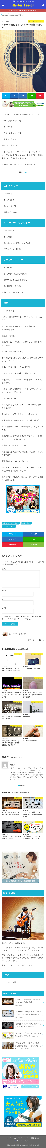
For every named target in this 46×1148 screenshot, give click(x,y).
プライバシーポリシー (23, 1140)
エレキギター (27, 523)
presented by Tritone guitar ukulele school (23, 10)
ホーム (9, 1138)
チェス (26, 1138)
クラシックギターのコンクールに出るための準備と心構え (28, 1002)
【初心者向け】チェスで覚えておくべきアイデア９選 (28, 1034)
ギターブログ (18, 1138)
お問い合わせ (35, 1138)
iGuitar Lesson (23, 5)
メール (4, 599)
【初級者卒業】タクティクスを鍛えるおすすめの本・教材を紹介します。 (28, 1045)
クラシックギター (9, 526)
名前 (4, 590)
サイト (4, 608)
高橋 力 (12, 765)
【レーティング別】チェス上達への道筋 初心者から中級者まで (28, 1014)
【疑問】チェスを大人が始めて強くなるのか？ (28, 1025)
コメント (5, 569)
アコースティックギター (11, 523)
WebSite (23, 785)
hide (25, 172)
